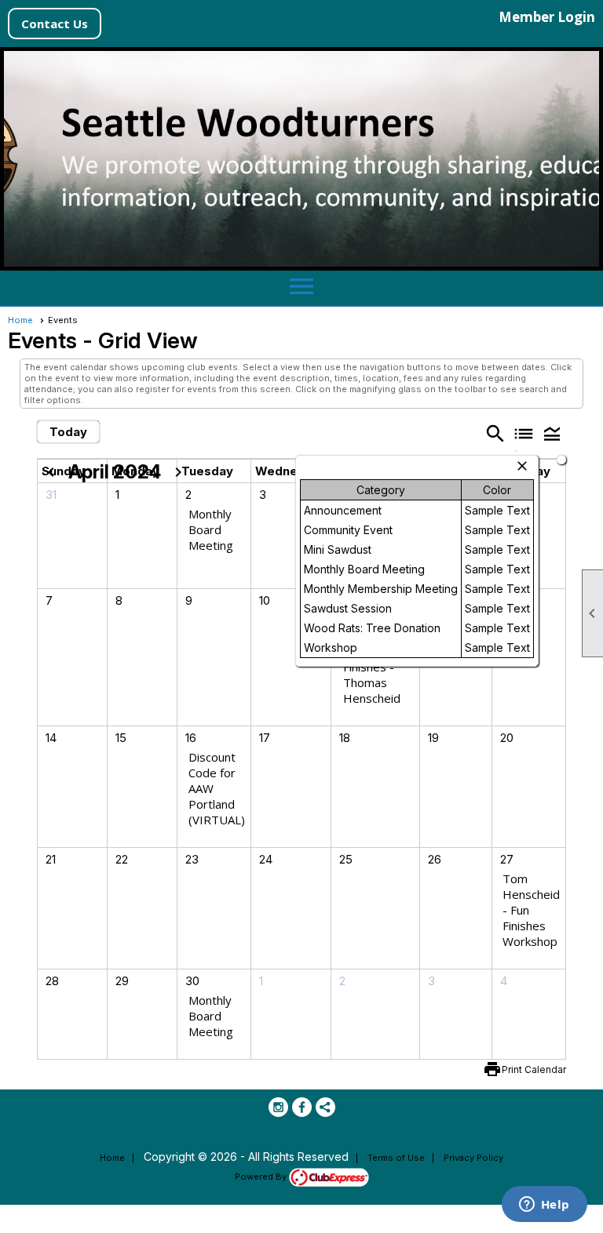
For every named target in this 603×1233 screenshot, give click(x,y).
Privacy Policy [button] (473, 1157)
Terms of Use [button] (396, 1157)
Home (20, 320)
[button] (552, 433)
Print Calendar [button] (534, 1069)
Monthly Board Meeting (210, 529)
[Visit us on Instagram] (278, 1107)
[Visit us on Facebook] (302, 1107)
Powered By (262, 1176)
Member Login (547, 17)
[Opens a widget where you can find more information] (544, 1205)
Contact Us (54, 23)
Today (68, 431)
